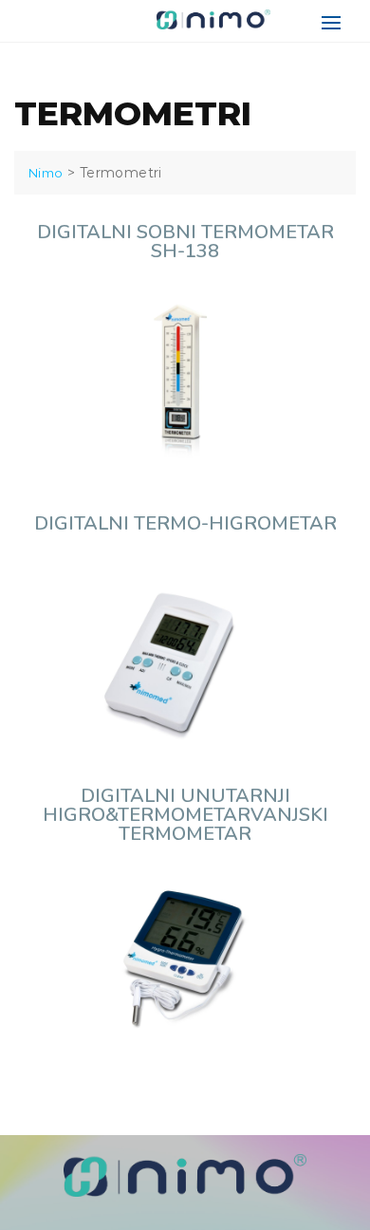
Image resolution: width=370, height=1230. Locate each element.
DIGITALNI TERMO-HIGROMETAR (185, 523)
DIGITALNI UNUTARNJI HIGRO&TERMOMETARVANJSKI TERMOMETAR (185, 815)
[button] (336, 22)
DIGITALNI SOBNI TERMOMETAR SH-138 (185, 241)
